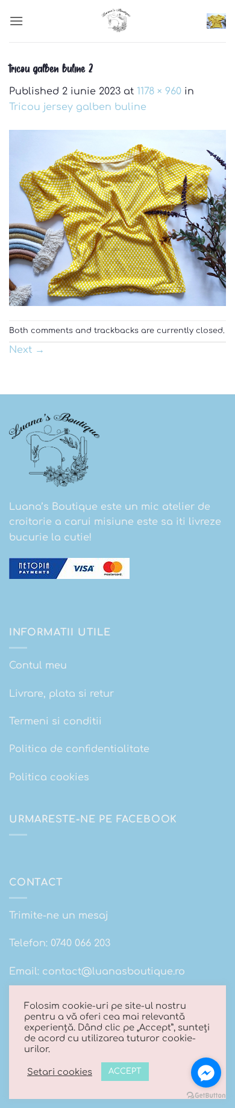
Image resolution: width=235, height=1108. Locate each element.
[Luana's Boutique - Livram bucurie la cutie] (117, 21)
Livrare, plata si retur (61, 693)
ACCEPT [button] (125, 1071)
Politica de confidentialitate (79, 749)
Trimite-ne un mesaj (58, 915)
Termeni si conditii (55, 721)
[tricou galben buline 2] (117, 217)
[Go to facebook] (206, 1072)
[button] (16, 20)
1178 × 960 (159, 91)
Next (27, 349)
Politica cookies (49, 777)
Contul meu (38, 665)
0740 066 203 (80, 943)
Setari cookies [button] (59, 1072)
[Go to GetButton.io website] (206, 1096)
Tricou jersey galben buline (77, 107)
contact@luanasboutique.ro (113, 971)
